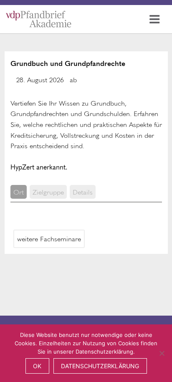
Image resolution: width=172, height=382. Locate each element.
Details (83, 191)
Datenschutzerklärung (100, 365)
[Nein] (161, 353)
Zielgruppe (48, 191)
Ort (18, 191)
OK (37, 365)
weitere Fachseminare (49, 238)
